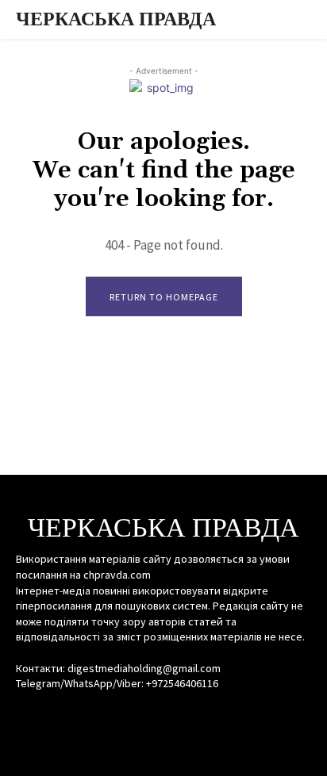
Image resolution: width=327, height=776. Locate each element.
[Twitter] (192, 714)
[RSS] (163, 714)
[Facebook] (135, 714)
